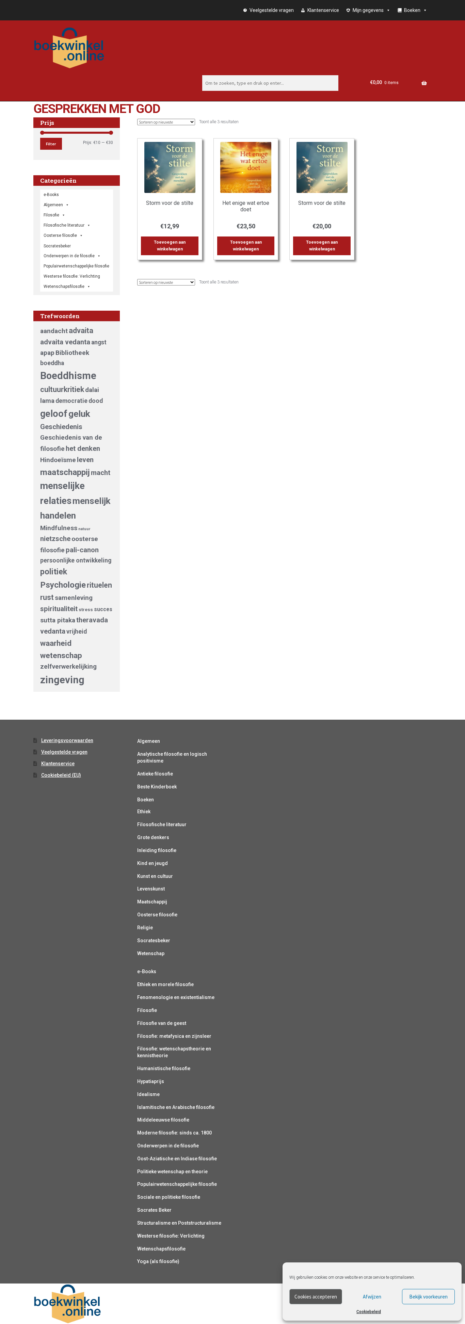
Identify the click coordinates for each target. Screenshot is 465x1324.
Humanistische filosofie (163, 1068)
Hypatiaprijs (150, 1081)
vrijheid (76, 631)
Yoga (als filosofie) (158, 1261)
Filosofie (51, 215)
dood (96, 400)
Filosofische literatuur (64, 225)
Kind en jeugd (152, 863)
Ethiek (143, 811)
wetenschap (61, 655)
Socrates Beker (154, 1210)
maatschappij (65, 472)
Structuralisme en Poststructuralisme (179, 1223)
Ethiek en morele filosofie (165, 984)
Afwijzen (372, 1296)
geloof (53, 413)
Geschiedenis (61, 427)
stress (86, 609)
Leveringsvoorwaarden (67, 740)
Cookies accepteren (315, 1296)
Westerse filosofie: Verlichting (72, 276)
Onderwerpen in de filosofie (69, 256)
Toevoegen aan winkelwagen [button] (170, 245)
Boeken (145, 799)
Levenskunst (151, 889)
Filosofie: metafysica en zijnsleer (174, 1036)
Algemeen (148, 741)
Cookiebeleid (368, 1311)
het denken (83, 448)
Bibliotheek (72, 353)
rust (47, 597)
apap (47, 353)
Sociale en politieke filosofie (168, 1197)
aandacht (54, 331)
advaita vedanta (65, 342)
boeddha (52, 363)
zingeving (62, 680)
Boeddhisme (68, 375)
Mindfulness (58, 528)
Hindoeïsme (58, 460)
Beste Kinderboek (157, 786)
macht (100, 473)
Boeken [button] (412, 10)
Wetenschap (150, 953)
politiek (53, 571)
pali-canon (82, 550)
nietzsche (55, 539)
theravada (92, 620)
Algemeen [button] (53, 204)
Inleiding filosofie (156, 850)
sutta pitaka (57, 620)
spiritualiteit (59, 609)
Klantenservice (323, 10)
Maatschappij (152, 901)
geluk (79, 413)
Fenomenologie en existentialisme (175, 997)
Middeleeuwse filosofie (163, 1120)
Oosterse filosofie (60, 235)
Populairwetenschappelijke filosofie (76, 266)
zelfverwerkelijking (68, 666)
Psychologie (63, 585)
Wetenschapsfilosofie (64, 286)
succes (103, 609)
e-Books (51, 194)
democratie (71, 400)
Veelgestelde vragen (272, 10)
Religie (145, 927)
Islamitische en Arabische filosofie (175, 1107)
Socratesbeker (153, 940)
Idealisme (148, 1094)
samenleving (74, 598)
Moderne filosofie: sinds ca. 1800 (174, 1132)
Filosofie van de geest (161, 1023)
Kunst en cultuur (155, 876)
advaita (81, 330)
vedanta (52, 631)
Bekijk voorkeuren (428, 1296)
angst (99, 342)
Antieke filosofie (155, 774)
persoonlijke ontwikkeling (75, 560)
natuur (84, 529)
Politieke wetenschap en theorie (172, 1171)
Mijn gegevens (368, 10)
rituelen (99, 585)
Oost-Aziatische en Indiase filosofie (177, 1158)
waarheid (55, 643)
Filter (51, 143)
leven (85, 460)
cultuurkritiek (62, 389)
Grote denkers (153, 837)
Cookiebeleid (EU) (61, 775)
